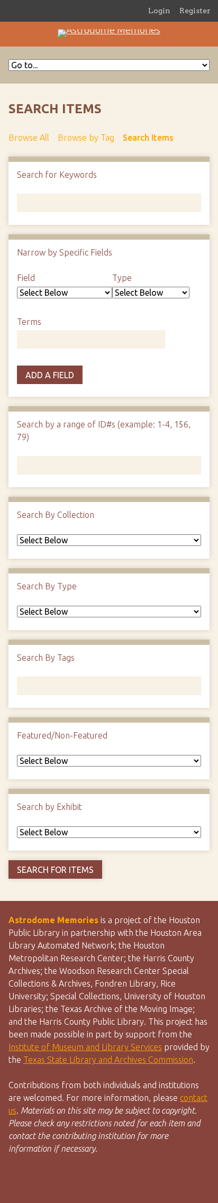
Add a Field (49, 375)
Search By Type (47, 586)
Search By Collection (55, 515)
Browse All (28, 137)
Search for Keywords (57, 174)
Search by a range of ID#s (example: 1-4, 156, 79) (103, 431)
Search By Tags (46, 657)
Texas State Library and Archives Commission (108, 1059)
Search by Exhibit (49, 807)
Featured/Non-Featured (62, 735)
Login (159, 10)
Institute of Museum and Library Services (85, 1047)
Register (195, 10)
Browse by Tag (86, 137)
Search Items (148, 137)
